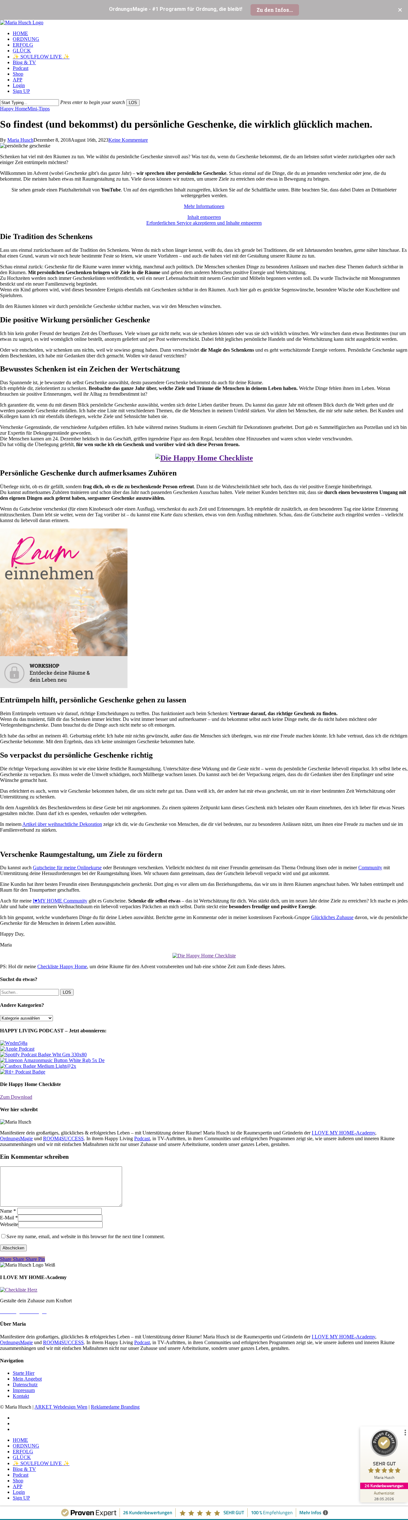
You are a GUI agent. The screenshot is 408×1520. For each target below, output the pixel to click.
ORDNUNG (26, 1446)
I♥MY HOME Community (60, 900)
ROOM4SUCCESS (63, 1138)
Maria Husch (20, 140)
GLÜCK (22, 1457)
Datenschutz (25, 1384)
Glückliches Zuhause (332, 917)
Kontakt (21, 1396)
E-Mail (9, 1217)
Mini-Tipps (38, 108)
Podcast (142, 1138)
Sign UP (21, 1498)
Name (8, 1211)
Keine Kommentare (128, 140)
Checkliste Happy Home (62, 966)
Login (19, 1492)
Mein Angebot (27, 1378)
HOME (20, 1440)
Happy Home (13, 108)
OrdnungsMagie (16, 1138)
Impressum (24, 1390)
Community (370, 867)
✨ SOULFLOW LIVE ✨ (41, 1463)
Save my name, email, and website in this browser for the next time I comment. (85, 1236)
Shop (18, 1480)
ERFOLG (23, 1451)
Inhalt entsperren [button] (204, 217)
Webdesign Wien (70, 1407)
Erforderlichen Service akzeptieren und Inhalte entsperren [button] (204, 223)
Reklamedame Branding (115, 1407)
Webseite (9, 1224)
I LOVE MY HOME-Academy (343, 1132)
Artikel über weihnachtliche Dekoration (62, 824)
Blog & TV (24, 1469)
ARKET (43, 1407)
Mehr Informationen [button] (204, 206)
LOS (133, 102)
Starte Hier (23, 1373)
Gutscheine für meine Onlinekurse (67, 867)
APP (17, 1486)
